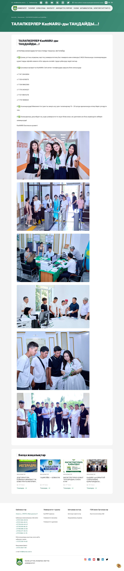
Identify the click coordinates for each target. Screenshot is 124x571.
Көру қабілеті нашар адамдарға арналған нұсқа (89, 2)
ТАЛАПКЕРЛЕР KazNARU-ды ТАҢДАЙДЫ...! (36, 17)
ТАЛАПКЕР (31, 8)
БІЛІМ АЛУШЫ (40, 8)
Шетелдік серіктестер (74, 514)
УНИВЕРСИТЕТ (22, 8)
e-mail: (24, 551)
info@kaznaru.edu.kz (20, 2)
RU (109, 2)
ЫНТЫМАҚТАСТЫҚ (86, 8)
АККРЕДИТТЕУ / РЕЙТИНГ (64, 8)
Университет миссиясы (50, 518)
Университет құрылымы (51, 522)
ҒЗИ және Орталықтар (99, 510)
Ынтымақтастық (74, 510)
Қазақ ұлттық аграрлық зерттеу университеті (37, 562)
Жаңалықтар (21, 17)
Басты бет (13, 17)
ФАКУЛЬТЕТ (51, 8)
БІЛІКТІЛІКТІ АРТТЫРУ (101, 8)
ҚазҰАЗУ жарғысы (49, 514)
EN (112, 2)
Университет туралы (52, 510)
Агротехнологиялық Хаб (97, 514)
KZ (106, 2)
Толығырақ (20, 488)
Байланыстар (33, 2)
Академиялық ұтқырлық (75, 518)
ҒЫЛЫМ (76, 8)
